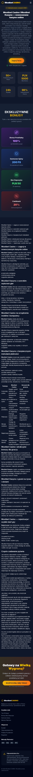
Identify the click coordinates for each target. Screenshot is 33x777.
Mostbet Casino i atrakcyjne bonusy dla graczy (16, 239)
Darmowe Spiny (5, 718)
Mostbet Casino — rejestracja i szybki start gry (16, 243)
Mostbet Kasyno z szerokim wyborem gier (15, 229)
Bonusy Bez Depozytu (7, 715)
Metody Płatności (6, 720)
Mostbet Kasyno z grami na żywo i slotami (15, 241)
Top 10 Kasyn (5, 713)
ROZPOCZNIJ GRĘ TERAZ (16, 683)
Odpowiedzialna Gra (7, 730)
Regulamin (4, 735)
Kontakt (3, 728)
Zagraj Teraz (16, 61)
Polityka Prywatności (7, 732)
